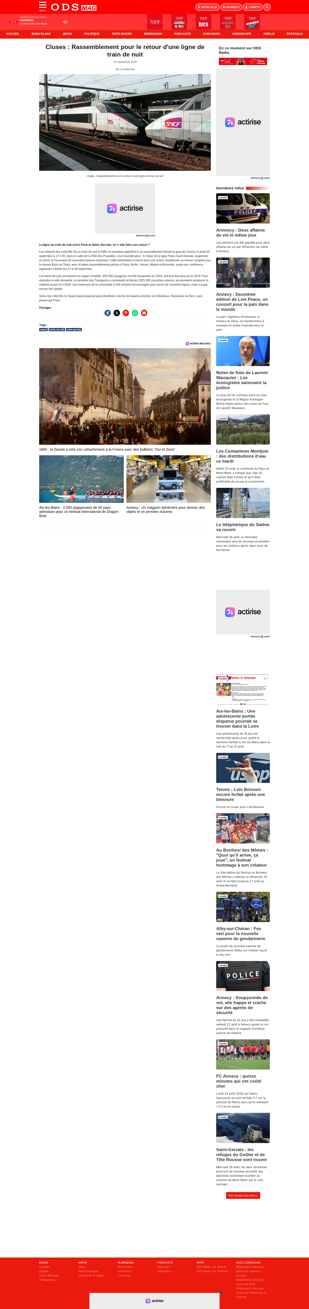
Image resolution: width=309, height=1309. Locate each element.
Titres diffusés (48, 1275)
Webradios (153, 33)
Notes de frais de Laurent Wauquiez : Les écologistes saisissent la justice (242, 380)
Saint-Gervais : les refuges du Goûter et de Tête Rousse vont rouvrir (241, 1154)
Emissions (124, 1271)
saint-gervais (74, 329)
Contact (44, 1267)
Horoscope (241, 33)
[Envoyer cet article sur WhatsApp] (134, 315)
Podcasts (183, 33)
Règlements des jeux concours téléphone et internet (251, 1292)
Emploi (269, 33)
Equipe (43, 1271)
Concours (211, 33)
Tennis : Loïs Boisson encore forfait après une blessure (240, 794)
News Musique (88, 1271)
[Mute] (65, 22)
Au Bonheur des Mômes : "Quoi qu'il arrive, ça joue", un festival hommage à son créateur (242, 857)
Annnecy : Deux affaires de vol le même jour (240, 232)
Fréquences (47, 1279)
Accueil (12, 33)
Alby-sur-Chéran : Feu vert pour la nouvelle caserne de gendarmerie (240, 933)
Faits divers (122, 33)
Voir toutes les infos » (243, 1195)
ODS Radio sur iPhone (211, 1267)
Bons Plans (41, 33)
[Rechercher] (267, 7)
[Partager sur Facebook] (107, 315)
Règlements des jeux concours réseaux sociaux (250, 1271)
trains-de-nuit (56, 329)
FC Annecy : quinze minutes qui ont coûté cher (238, 1081)
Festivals (295, 33)
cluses (43, 329)
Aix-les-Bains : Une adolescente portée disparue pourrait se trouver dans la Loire (237, 719)
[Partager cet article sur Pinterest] (125, 315)
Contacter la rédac (91, 1275)
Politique (92, 33)
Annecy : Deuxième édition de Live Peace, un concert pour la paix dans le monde (242, 302)
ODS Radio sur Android (212, 1271)
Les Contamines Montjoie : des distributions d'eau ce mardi (242, 456)
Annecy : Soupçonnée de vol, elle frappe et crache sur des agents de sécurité (242, 1005)
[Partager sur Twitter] (116, 315)
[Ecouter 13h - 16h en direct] (243, 61)
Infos (67, 33)
